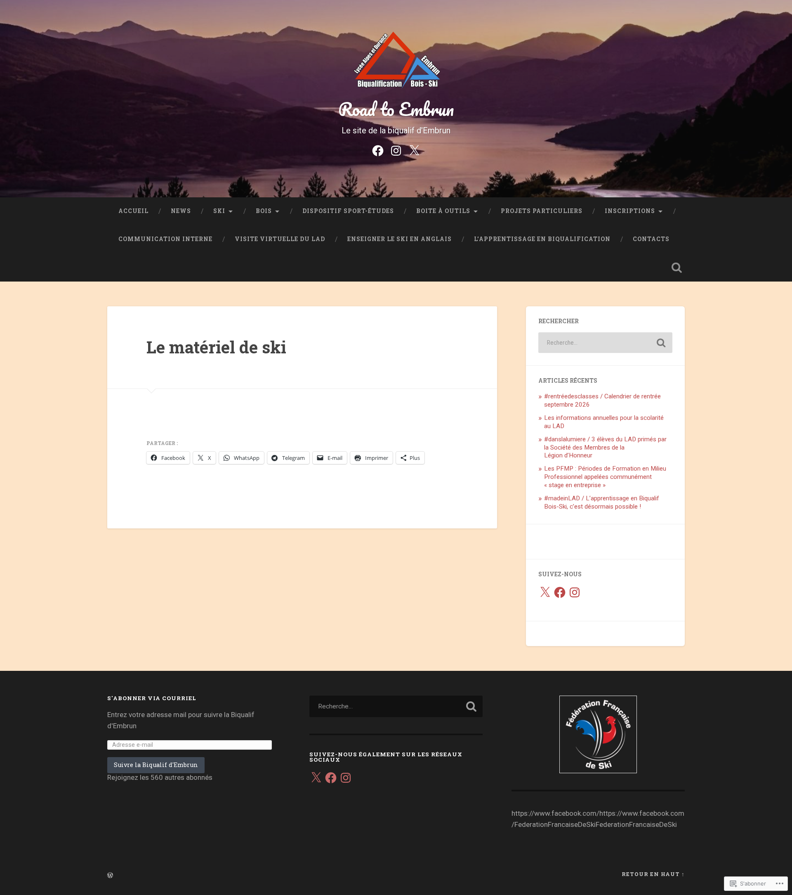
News (181, 211)
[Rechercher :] (605, 342)
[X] (545, 592)
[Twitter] (414, 150)
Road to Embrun (396, 108)
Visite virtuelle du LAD (280, 239)
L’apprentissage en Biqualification (542, 239)
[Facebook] (377, 150)
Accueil (133, 211)
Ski (219, 211)
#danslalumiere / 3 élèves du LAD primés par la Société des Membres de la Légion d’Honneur (605, 447)
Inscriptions (630, 211)
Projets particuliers (541, 211)
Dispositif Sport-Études (348, 211)
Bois (264, 211)
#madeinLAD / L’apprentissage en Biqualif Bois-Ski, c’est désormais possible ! (601, 502)
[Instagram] (396, 150)
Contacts (651, 239)
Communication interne (165, 239)
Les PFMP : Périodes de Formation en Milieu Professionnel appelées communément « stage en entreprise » (605, 477)
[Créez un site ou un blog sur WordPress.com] (110, 875)
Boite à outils (443, 211)
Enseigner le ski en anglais (399, 239)
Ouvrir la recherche (676, 267)
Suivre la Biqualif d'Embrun (156, 765)
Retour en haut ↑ (653, 874)
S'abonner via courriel (151, 698)
